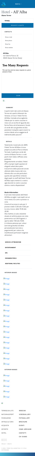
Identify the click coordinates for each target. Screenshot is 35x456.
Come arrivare (25, 429)
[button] (18, 4)
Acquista (5, 425)
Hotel (6, 12)
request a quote (17, 25)
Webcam (22, 411)
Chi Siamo (23, 437)
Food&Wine (6, 418)
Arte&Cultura (7, 422)
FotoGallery (24, 418)
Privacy (3, 444)
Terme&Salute (7, 411)
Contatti (22, 433)
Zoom (18, 95)
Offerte (4, 429)
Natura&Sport (7, 414)
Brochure (23, 422)
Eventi (21, 425)
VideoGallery (25, 414)
